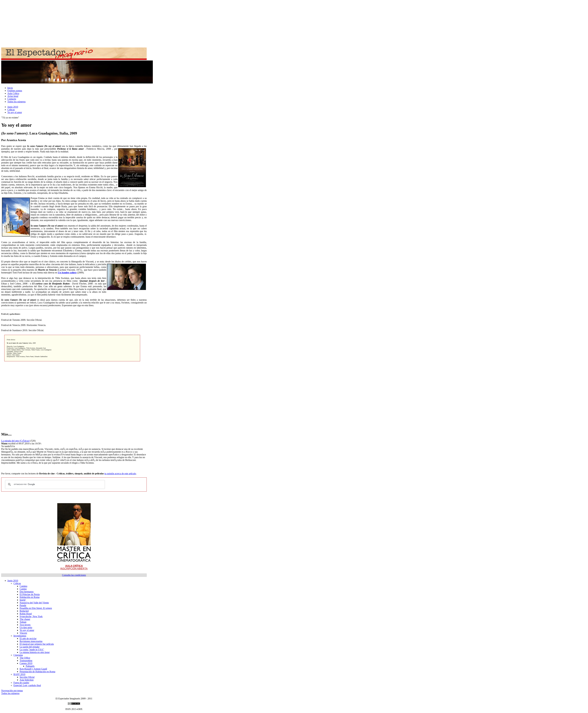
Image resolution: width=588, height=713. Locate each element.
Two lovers (25, 624)
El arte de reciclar (28, 638)
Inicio (10, 88)
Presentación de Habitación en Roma (37, 671)
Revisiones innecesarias (31, 641)
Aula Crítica (13, 93)
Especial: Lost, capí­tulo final (27, 685)
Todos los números (16, 101)
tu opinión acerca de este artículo (120, 473)
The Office (25, 657)
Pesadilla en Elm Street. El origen (36, 608)
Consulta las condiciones (74, 575)
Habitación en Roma (30, 597)
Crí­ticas (11, 109)
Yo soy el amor (14, 112)
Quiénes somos (14, 90)
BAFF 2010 (19, 674)
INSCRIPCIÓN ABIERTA (74, 567)
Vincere (23, 633)
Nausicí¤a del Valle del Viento (34, 602)
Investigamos (19, 635)
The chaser (25, 619)
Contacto (11, 99)
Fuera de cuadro (21, 682)
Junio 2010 (12, 107)
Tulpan (23, 622)
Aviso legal (12, 96)
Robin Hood (26, 613)
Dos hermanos (27, 591)
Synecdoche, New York (31, 616)
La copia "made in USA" (32, 649)
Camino (23, 586)
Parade (23, 605)
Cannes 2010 (26, 663)
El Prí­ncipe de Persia (30, 594)
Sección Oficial (27, 677)
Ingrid (22, 600)
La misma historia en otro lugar (35, 652)
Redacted (24, 611)
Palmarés (30, 666)
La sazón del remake (30, 646)
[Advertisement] (93, 22)
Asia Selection (27, 680)
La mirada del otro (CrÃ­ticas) (15, 440)
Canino (23, 589)
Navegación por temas (12, 690)
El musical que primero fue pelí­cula (37, 644)
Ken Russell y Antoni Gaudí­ (33, 669)
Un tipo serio (26, 627)
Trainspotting (26, 660)
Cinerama (18, 655)
